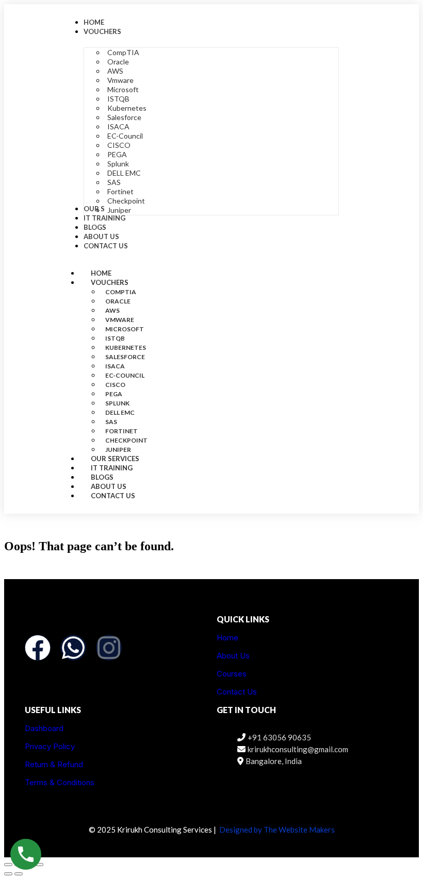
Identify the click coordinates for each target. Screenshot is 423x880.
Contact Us (113, 496)
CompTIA (120, 292)
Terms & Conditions (59, 782)
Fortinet (121, 431)
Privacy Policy (50, 746)
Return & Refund (54, 764)
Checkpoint (126, 440)
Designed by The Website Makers (277, 829)
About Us (233, 656)
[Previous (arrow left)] (8, 873)
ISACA (115, 366)
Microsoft (124, 329)
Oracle (118, 301)
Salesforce (125, 357)
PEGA (113, 394)
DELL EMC (120, 412)
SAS (111, 422)
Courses (232, 674)
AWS (112, 310)
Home (227, 637)
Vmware (119, 320)
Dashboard (44, 728)
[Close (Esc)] (39, 864)
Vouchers (109, 282)
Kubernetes (125, 347)
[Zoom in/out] (8, 864)
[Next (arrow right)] (18, 873)
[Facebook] (38, 648)
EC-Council (124, 375)
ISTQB (115, 338)
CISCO (115, 384)
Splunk (117, 403)
